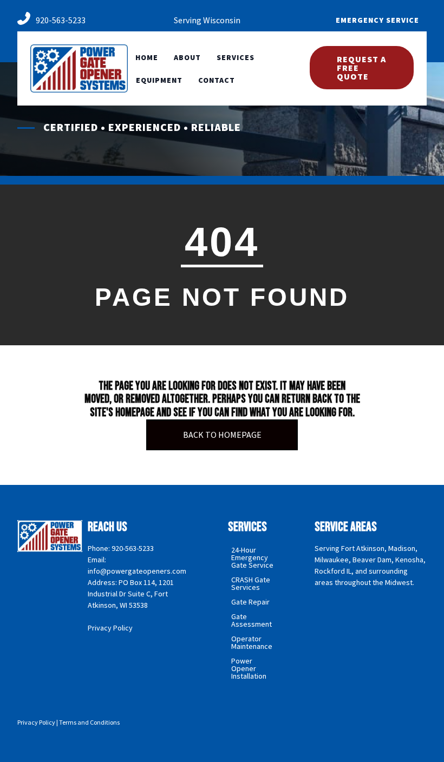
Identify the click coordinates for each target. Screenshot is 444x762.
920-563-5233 (61, 20)
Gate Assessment (251, 620)
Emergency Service (377, 20)
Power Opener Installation (248, 668)
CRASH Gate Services (250, 583)
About (187, 57)
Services (235, 57)
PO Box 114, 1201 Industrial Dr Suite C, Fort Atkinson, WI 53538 (131, 593)
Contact (216, 80)
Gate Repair (250, 602)
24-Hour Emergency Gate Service (252, 557)
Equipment (159, 80)
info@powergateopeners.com (137, 571)
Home (146, 57)
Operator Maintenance (251, 642)
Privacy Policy (110, 628)
